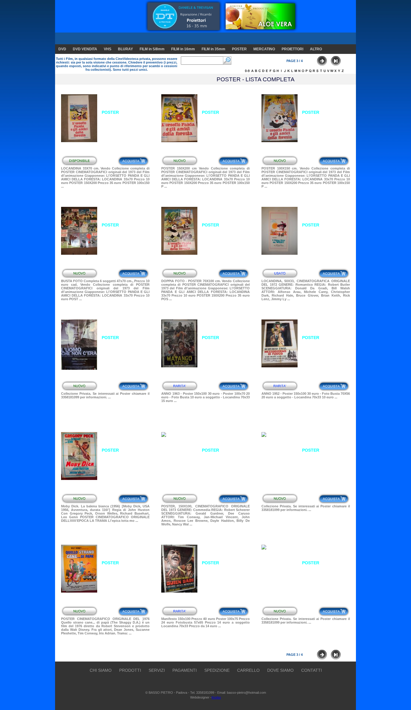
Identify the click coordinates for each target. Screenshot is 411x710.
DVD (62, 49)
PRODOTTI (130, 670)
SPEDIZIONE (217, 670)
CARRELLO (248, 670)
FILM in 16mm (183, 49)
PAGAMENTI (184, 670)
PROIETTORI (292, 49)
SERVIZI (157, 670)
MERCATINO (264, 49)
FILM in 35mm (213, 49)
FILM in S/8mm (152, 49)
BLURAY (125, 49)
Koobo (216, 697)
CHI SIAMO (101, 670)
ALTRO (316, 49)
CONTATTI (311, 670)
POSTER (239, 49)
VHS (107, 49)
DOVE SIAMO (280, 670)
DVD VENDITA (85, 49)
